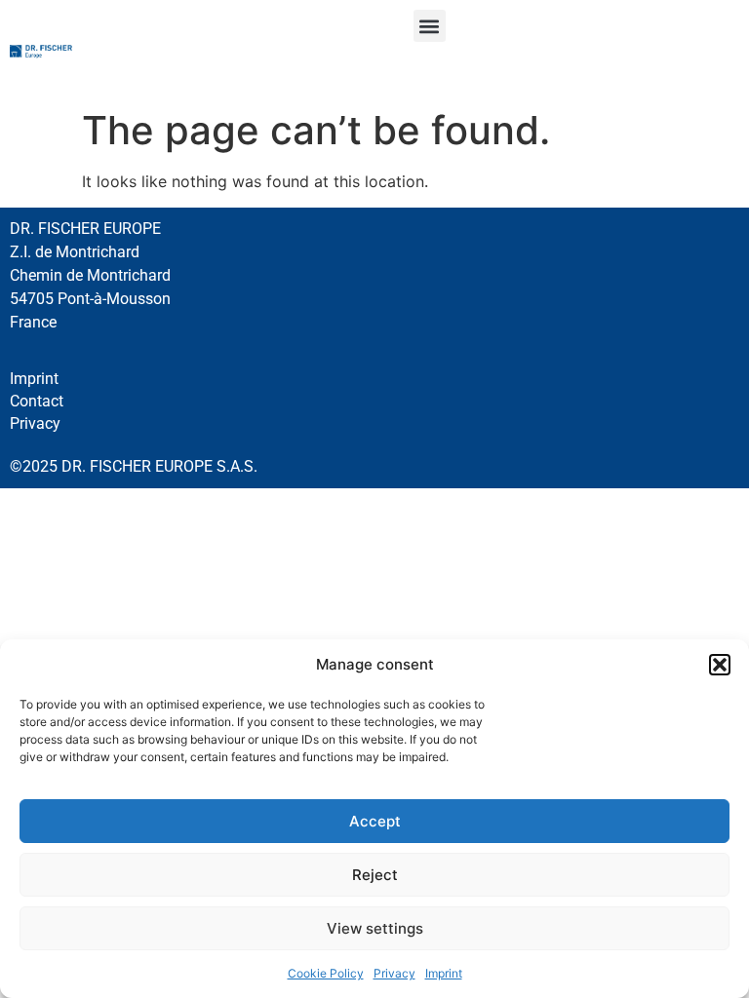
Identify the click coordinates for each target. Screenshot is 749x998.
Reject (375, 874)
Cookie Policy (326, 973)
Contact (36, 401)
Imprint (443, 973)
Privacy (394, 973)
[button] (719, 664)
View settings (375, 928)
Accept (375, 821)
